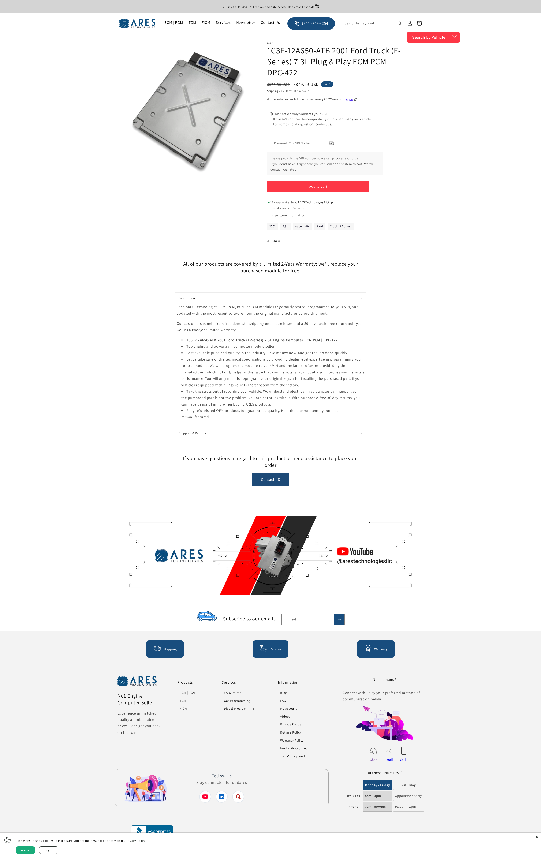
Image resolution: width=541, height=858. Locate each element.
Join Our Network (293, 756)
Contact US (270, 479)
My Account (288, 708)
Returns (275, 649)
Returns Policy (290, 732)
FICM (183, 708)
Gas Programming (237, 700)
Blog (283, 692)
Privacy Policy (290, 724)
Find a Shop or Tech (294, 748)
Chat (373, 759)
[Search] (400, 23)
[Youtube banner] (270, 556)
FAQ (283, 700)
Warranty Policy (291, 740)
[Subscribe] (339, 619)
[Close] (537, 837)
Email (388, 759)
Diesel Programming (239, 708)
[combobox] (372, 23)
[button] (270, 298)
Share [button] (276, 241)
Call (403, 759)
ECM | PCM (187, 692)
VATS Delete (232, 692)
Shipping (273, 91)
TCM (183, 700)
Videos (285, 716)
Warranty (381, 649)
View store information (288, 215)
